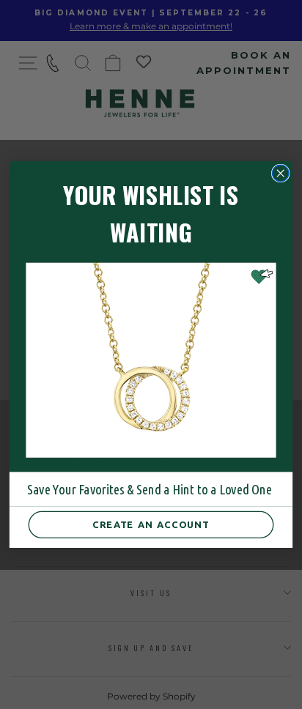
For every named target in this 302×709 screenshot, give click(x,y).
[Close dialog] (280, 173)
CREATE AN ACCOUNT (151, 524)
